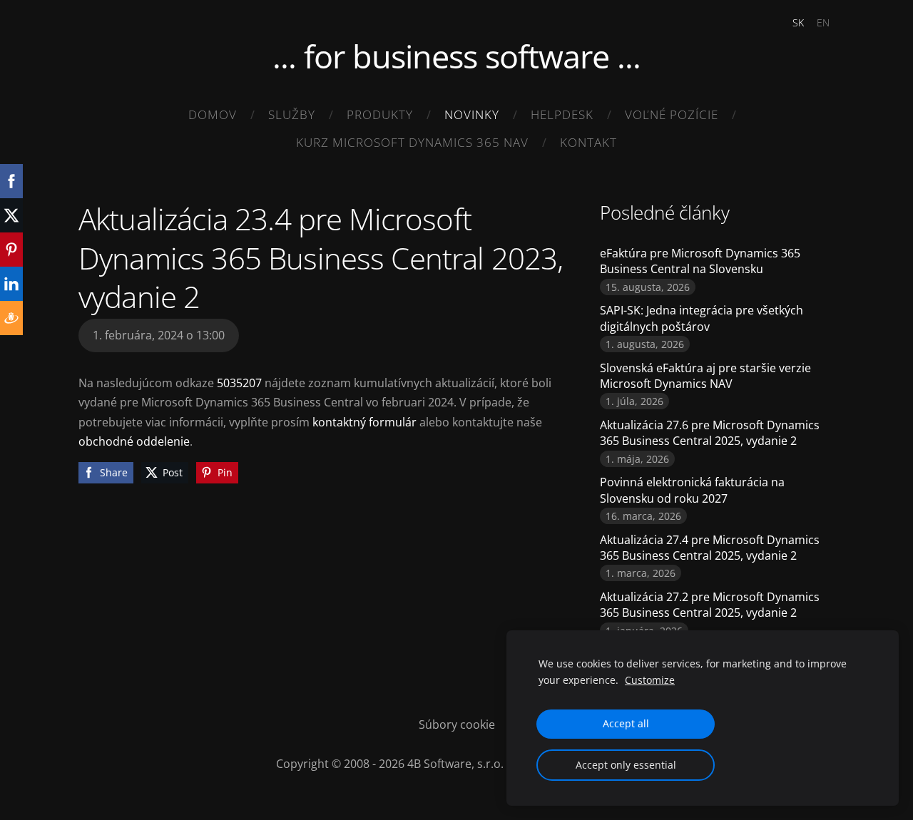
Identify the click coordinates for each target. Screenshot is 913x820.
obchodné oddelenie (134, 441)
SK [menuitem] (798, 22)
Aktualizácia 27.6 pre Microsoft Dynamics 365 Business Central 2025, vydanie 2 (710, 433)
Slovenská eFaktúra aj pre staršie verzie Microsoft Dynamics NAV (705, 375)
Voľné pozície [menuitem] (671, 114)
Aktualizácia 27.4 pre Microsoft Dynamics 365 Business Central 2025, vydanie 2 (710, 547)
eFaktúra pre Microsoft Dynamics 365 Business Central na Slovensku (700, 261)
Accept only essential (626, 765)
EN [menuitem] (823, 22)
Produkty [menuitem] (380, 114)
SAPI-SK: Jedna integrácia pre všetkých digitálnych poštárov (701, 318)
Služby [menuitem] (291, 114)
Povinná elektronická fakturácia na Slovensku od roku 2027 (692, 490)
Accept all (626, 723)
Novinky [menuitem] (471, 114)
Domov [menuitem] (212, 114)
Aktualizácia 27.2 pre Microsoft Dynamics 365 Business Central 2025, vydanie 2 (710, 604)
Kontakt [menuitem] (588, 142)
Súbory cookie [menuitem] (457, 724)
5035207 (241, 383)
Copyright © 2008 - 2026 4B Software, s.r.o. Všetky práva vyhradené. (457, 764)
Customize (650, 680)
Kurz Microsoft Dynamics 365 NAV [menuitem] (412, 142)
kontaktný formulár (364, 422)
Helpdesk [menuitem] (562, 114)
